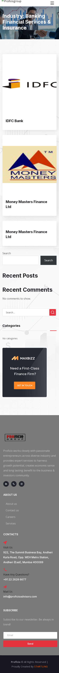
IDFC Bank (14, 121)
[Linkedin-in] (6, 484)
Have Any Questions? (16, 574)
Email (6, 629)
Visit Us (7, 547)
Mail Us (7, 591)
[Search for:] (29, 312)
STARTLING (41, 666)
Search (6, 253)
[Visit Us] (5, 542)
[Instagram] (21, 484)
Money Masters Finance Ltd (26, 204)
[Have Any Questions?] (5, 570)
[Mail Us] (5, 587)
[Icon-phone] (14, 484)
